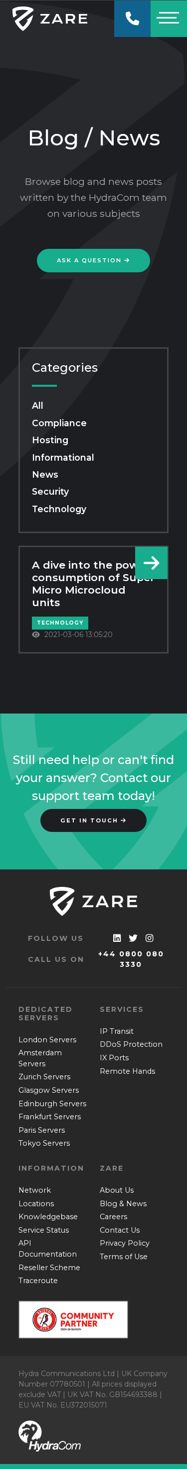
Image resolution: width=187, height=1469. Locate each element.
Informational (63, 457)
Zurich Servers (44, 1076)
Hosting (50, 440)
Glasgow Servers (48, 1090)
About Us (117, 1190)
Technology (59, 509)
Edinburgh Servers (52, 1103)
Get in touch (90, 820)
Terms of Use (124, 1256)
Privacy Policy (125, 1243)
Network (34, 1190)
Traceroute (38, 1280)
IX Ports (114, 1057)
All (37, 405)
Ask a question (90, 260)
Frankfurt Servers (49, 1116)
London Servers (47, 1039)
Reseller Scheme (49, 1267)
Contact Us (120, 1230)
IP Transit (117, 1031)
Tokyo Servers (44, 1143)
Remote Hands (127, 1071)
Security (50, 491)
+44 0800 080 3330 (131, 959)
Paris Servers (41, 1130)
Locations (36, 1203)
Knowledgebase (48, 1216)
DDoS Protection (131, 1044)
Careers (113, 1216)
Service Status (43, 1230)
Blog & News (123, 1203)
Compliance (59, 423)
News (45, 474)
